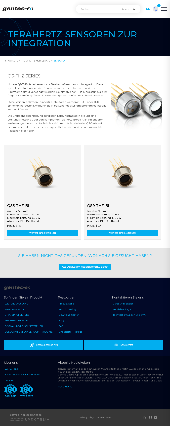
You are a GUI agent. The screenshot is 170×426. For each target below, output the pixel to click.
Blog (61, 320)
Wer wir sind (11, 368)
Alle (124, 9)
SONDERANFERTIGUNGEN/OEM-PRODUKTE (28, 331)
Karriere (9, 380)
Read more (65, 386)
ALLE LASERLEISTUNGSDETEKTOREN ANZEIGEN (85, 267)
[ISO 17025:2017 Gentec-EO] (26, 391)
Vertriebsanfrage (122, 309)
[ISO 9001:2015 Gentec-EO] (10, 391)
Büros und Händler (123, 303)
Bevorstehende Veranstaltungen (22, 374)
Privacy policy (87, 417)
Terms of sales (103, 417)
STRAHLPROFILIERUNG (17, 314)
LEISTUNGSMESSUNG (16, 303)
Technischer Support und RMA (129, 314)
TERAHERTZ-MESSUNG (17, 320)
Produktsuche (66, 303)
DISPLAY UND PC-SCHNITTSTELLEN (24, 326)
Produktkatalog (67, 309)
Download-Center (69, 314)
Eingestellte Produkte (70, 331)
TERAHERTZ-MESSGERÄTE (36, 61)
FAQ (61, 326)
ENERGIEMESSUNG (15, 309)
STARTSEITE (11, 61)
